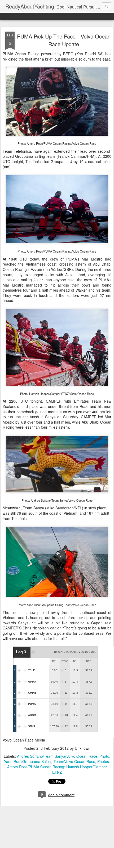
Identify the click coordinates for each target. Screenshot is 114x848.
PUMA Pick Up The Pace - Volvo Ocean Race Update (64, 40)
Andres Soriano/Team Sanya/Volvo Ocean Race (57, 756)
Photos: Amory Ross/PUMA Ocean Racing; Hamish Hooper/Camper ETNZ (58, 767)
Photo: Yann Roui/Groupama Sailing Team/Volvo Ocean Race (57, 758)
